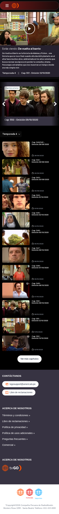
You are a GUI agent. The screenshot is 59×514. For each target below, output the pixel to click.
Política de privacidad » (15, 427)
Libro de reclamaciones (21, 392)
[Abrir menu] (7, 5)
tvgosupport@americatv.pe (23, 384)
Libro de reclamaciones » (16, 421)
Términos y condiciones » (16, 415)
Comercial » (8, 445)
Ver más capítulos (29, 359)
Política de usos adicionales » (18, 433)
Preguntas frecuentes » (15, 439)
